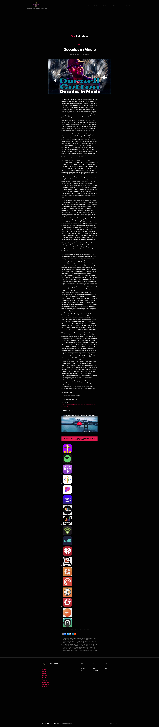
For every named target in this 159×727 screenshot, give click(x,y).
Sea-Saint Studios (79, 648)
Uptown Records (93, 650)
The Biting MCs (66, 650)
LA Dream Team (84, 644)
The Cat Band (74, 650)
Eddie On (78, 641)
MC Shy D (87, 645)
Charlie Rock (66, 639)
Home (71, 5)
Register (106, 668)
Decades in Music (79, 49)
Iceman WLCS (93, 642)
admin (74, 54)
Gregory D (74, 642)
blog (79, 44)
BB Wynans (78, 638)
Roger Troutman (89, 647)
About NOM (95, 670)
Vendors (105, 5)
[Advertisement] (37, 21)
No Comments (86, 54)
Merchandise (97, 5)
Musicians (121, 5)
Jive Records (66, 644)
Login (82, 670)
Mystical (65, 647)
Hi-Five (83, 642)
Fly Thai (69, 642)
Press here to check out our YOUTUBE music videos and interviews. (79, 439)
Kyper (78, 644)
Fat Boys (65, 642)
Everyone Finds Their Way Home (88, 641)
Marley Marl (72, 645)
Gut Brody (79, 642)
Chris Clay (72, 639)
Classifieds (112, 5)
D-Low (82, 639)
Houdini (87, 642)
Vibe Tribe (65, 651)
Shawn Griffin (87, 648)
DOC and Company (71, 641)
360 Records (66, 638)
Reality (77, 647)
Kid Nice (71, 644)
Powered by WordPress (66, 723)
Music (83, 5)
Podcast (128, 5)
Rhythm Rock (82, 647)
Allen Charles (73, 638)
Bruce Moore (85, 638)
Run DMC (73, 648)
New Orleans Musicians (53, 723)
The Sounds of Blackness (83, 650)
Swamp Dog (93, 648)
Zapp (70, 651)
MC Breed (77, 645)
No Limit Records (71, 647)
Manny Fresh (66, 645)
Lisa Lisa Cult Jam (93, 644)
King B (75, 644)
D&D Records (88, 639)
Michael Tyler (93, 645)
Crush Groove (78, 639)
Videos (89, 5)
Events (77, 5)
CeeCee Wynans (92, 638)
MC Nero (83, 645)
